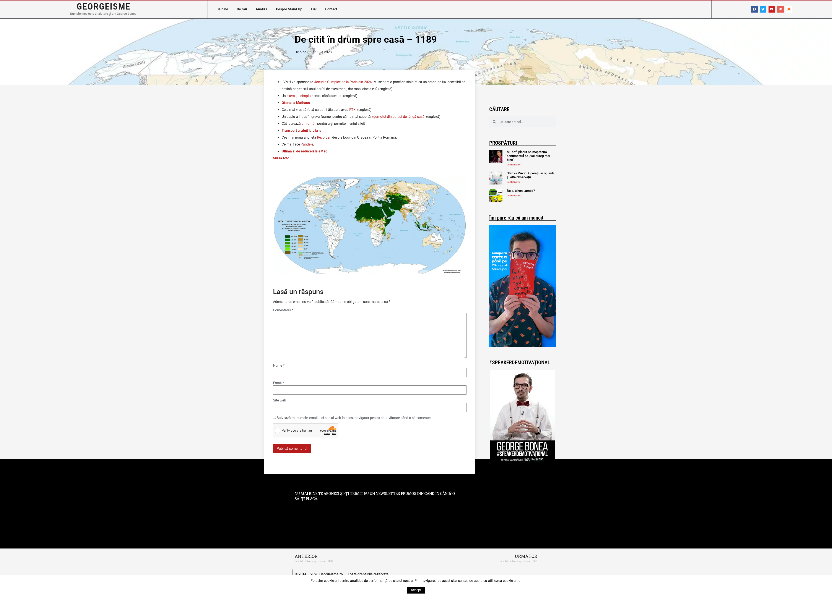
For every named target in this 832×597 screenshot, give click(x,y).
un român (309, 123)
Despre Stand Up (289, 9)
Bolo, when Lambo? (521, 191)
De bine (222, 9)
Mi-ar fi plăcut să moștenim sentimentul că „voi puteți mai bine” (528, 156)
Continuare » (514, 164)
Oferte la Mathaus (296, 103)
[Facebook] (754, 9)
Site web (279, 400)
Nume (278, 365)
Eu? (314, 9)
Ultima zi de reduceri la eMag (304, 151)
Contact (331, 9)
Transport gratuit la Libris (301, 130)
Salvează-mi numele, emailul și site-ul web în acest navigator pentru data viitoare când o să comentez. (354, 418)
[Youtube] (772, 9)
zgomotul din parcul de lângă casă (398, 117)
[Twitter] (763, 9)
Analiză (261, 9)
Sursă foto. (281, 158)
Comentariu (283, 310)
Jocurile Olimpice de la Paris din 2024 (343, 82)
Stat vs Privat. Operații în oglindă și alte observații (530, 175)
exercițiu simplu (299, 96)
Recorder (323, 137)
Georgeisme (104, 6)
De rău (242, 9)
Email (278, 383)
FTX (352, 110)
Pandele (307, 144)
